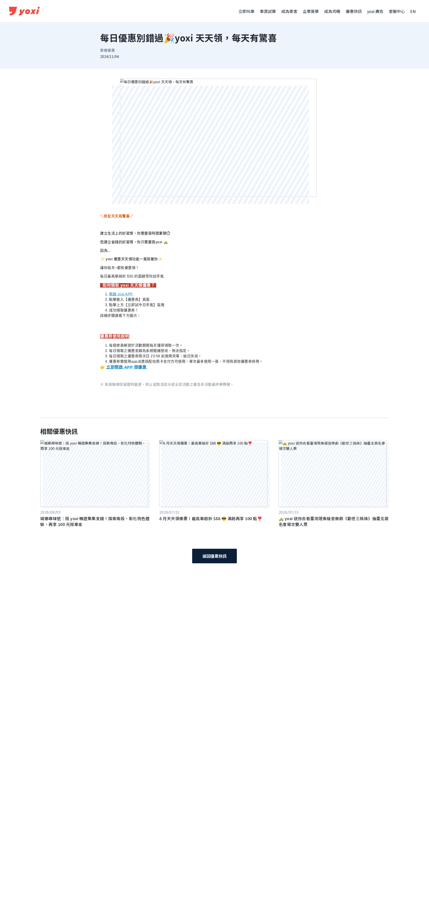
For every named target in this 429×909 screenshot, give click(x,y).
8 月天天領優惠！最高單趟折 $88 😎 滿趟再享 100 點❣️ (210, 518)
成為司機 (332, 11)
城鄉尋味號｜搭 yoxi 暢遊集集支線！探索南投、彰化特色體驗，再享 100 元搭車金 (94, 521)
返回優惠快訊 (214, 556)
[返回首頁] (24, 11)
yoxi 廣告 (375, 11)
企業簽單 (311, 11)
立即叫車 (246, 11)
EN (413, 11)
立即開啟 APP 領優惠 (126, 367)
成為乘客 (289, 11)
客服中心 (397, 11)
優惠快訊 (354, 11)
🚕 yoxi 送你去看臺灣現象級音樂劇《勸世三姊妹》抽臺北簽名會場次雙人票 (334, 521)
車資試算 (268, 11)
